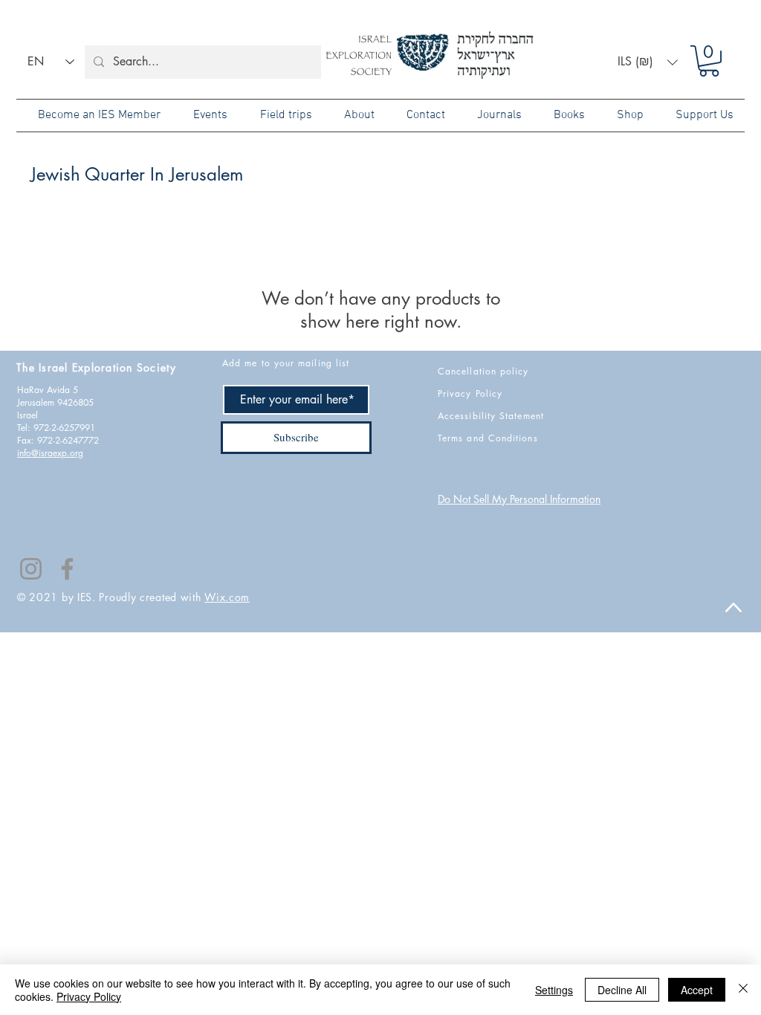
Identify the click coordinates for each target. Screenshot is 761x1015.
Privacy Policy (88, 996)
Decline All (622, 989)
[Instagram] (30, 568)
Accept (697, 989)
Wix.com (227, 597)
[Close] (743, 989)
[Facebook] (67, 568)
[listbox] (647, 62)
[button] (647, 62)
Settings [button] (554, 989)
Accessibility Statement (491, 415)
